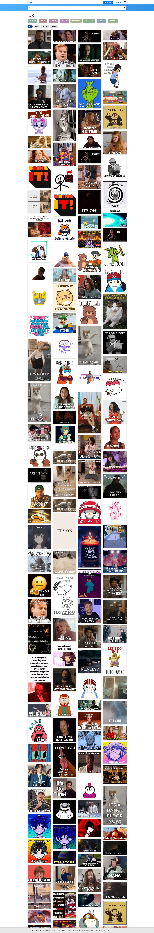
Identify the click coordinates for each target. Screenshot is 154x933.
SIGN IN (118, 2)
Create (109, 2)
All (30, 26)
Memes (54, 26)
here (108, 930)
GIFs (36, 26)
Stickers (45, 26)
